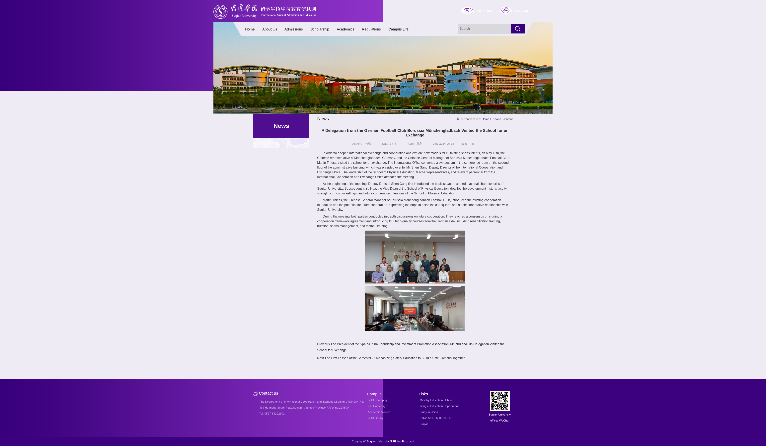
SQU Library (375, 418)
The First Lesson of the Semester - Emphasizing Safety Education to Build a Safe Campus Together (395, 358)
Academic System (379, 412)
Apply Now (484, 10)
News (496, 119)
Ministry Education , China (436, 400)
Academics (345, 29)
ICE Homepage (377, 406)
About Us (269, 29)
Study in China (429, 412)
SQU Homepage (378, 400)
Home (250, 29)
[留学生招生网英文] (265, 11)
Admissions (293, 29)
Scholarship (319, 29)
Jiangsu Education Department (439, 406)
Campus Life (398, 29)
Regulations (371, 29)
